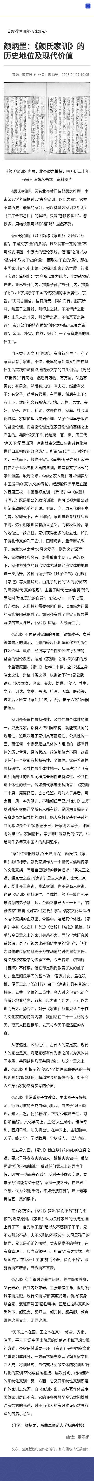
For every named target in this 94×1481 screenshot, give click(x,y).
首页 (10, 31)
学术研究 (22, 31)
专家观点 (38, 31)
